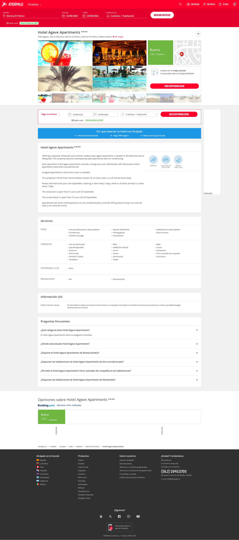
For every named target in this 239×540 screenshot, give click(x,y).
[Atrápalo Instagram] (128, 516)
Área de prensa (125, 463)
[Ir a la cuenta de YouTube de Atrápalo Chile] (138, 516)
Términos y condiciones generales (133, 467)
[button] (198, 34)
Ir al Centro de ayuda (169, 463)
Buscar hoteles (162, 15)
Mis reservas (166, 460)
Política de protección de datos (132, 477)
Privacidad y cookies (127, 474)
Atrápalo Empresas (85, 494)
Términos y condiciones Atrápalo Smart (135, 470)
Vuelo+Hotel (83, 467)
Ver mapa (118, 36)
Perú (42, 467)
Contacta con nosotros (170, 467)
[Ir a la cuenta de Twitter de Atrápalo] (110, 516)
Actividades (82, 484)
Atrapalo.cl (42, 446)
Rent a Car (82, 477)
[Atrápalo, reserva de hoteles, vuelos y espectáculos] (12, 4)
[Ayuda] (223, 4)
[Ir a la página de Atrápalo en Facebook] (119, 516)
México (43, 484)
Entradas (81, 481)
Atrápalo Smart (84, 498)
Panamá (43, 470)
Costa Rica (44, 474)
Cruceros (81, 474)
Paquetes (82, 470)
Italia (71, 446)
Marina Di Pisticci (92, 446)
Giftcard (81, 488)
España (43, 460)
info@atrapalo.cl (173, 479)
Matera (79, 446)
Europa (63, 446)
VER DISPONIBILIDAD (174, 86)
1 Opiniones (160, 54)
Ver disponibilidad (179, 114)
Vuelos (81, 460)
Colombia (44, 463)
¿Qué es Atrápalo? (126, 460)
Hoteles (53, 446)
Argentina (44, 481)
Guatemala (44, 477)
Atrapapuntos (83, 491)
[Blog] (101, 516)
